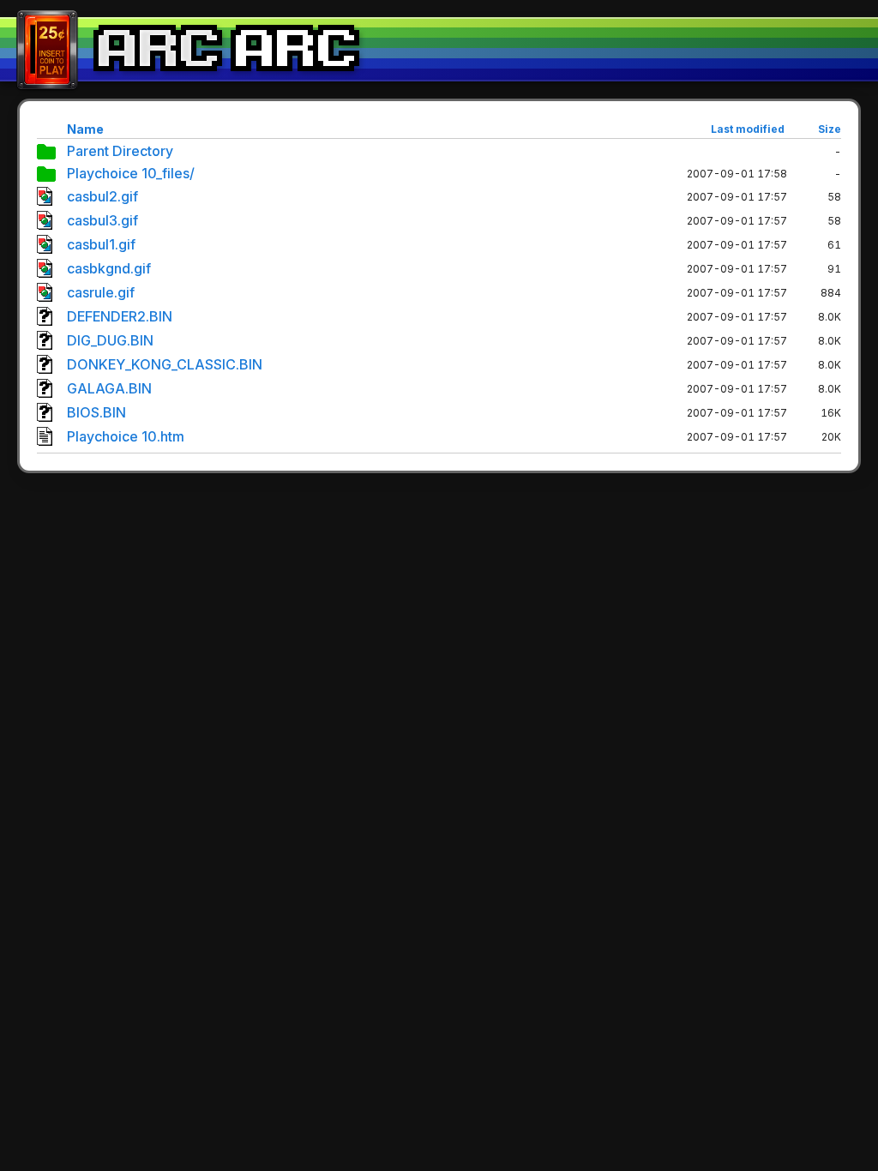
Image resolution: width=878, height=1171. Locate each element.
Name (85, 129)
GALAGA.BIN (109, 388)
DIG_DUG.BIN (110, 340)
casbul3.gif (102, 220)
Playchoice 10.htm (125, 436)
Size (829, 129)
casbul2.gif (102, 196)
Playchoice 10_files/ (131, 173)
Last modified (748, 129)
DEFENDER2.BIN (119, 316)
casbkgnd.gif (109, 268)
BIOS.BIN (96, 412)
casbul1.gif (101, 244)
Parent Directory (120, 150)
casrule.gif (101, 292)
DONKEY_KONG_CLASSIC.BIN (164, 364)
